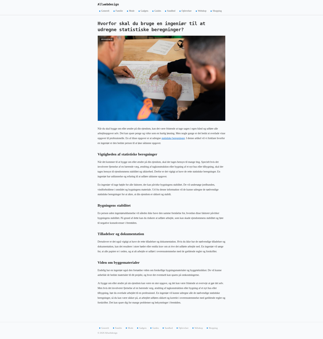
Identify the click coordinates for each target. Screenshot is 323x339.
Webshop (202, 11)
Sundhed (171, 11)
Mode (131, 11)
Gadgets (144, 11)
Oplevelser (187, 11)
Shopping (217, 11)
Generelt (105, 11)
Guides (157, 11)
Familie (119, 11)
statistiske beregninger (173, 138)
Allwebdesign (108, 4)
